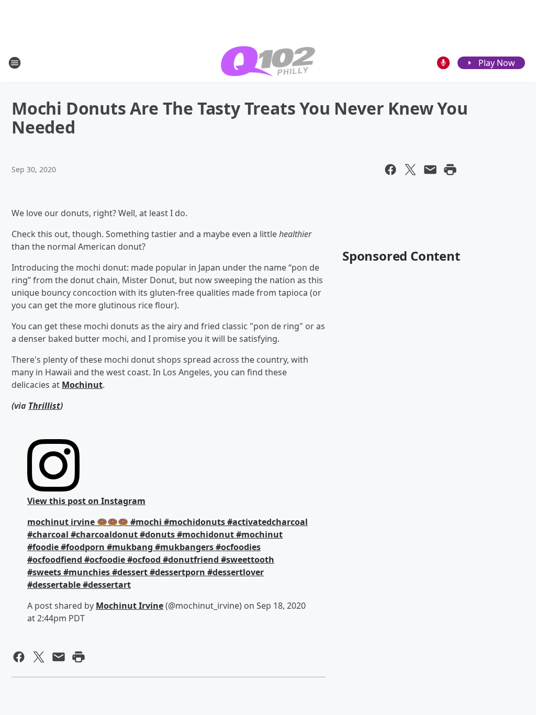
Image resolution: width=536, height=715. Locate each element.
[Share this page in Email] (430, 169)
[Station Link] (268, 62)
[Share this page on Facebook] (390, 169)
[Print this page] (450, 169)
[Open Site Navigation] (14, 63)
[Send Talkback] (443, 63)
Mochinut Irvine (129, 605)
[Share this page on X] (410, 169)
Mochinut (82, 384)
